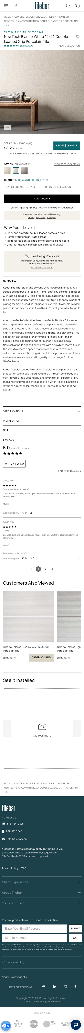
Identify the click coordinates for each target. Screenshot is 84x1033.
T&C (24, 868)
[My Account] (16, 4)
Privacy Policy (10, 868)
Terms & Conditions (52, 949)
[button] (13, 962)
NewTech (63, 16)
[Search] (68, 6)
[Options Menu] (79, 513)
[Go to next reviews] (52, 569)
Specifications (13, 411)
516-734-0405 (15, 823)
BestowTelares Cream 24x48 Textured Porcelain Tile (26, 648)
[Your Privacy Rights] (6, 1026)
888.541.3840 (14, 831)
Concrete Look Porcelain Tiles (34, 16)
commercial (43, 240)
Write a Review (14, 463)
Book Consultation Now (41, 267)
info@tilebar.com (17, 839)
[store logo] (42, 5)
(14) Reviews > (26, 46)
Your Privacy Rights (14, 977)
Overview (9, 281)
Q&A (5, 430)
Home (7, 16)
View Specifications (67, 164)
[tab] (42, 281)
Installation (11, 420)
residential (24, 240)
